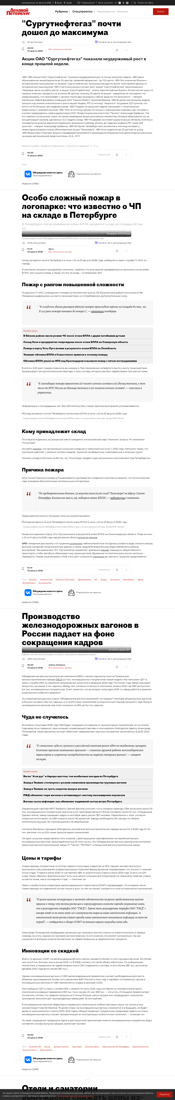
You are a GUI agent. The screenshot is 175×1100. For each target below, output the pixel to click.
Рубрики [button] (62, 11)
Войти (160, 11)
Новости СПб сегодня (65, 579)
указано (36, 449)
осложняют (76, 543)
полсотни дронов (87, 537)
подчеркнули (117, 498)
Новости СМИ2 (30, 183)
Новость (33, 579)
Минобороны (128, 579)
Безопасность (45, 582)
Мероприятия (106, 11)
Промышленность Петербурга (115, 1046)
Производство (46, 1050)
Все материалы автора (60, 49)
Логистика (115, 579)
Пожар (103, 579)
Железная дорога (92, 1046)
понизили (98, 556)
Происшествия (84, 579)
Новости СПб (46, 579)
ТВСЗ (59, 679)
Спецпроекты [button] (82, 11)
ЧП (95, 579)
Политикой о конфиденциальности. (75, 1096)
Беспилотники (29, 582)
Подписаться (88, 3)
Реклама (122, 11)
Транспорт (77, 1046)
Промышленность (140, 1046)
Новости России (30, 1050)
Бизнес (47, 1046)
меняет (105, 550)
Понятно (165, 1094)
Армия (140, 579)
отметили (97, 311)
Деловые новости (61, 1046)
